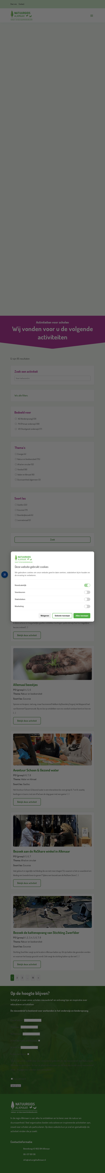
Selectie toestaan (62, 616)
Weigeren (45, 616)
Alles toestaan (82, 616)
